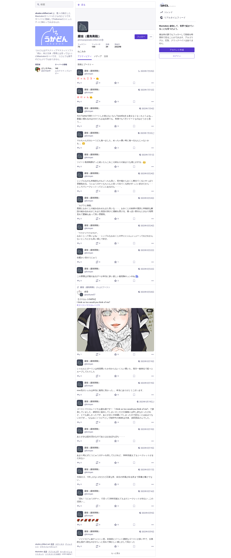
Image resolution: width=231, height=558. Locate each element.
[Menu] (151, 36)
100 (93, 47)
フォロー (141, 37)
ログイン (177, 56)
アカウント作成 (177, 50)
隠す (150, 310)
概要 (52, 544)
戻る (83, 4)
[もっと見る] (152, 82)
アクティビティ (85, 56)
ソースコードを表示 (53, 554)
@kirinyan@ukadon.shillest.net (89, 40)
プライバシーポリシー (48, 547)
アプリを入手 (53, 552)
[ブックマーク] (134, 82)
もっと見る (115, 553)
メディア (98, 56)
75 (79, 47)
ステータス (59, 544)
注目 (106, 56)
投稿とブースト (85, 64)
